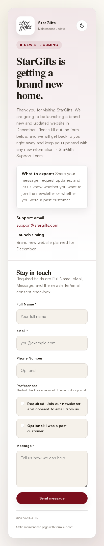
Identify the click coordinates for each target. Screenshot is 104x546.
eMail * (22, 330)
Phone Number (29, 358)
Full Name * (26, 304)
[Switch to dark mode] (82, 25)
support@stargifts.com (37, 225)
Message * (25, 445)
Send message (52, 498)
